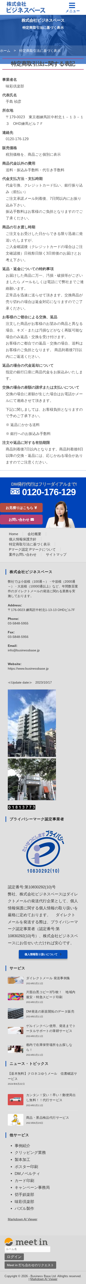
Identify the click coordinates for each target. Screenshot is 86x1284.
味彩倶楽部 (24, 1202)
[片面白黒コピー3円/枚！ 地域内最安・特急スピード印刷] (15, 996)
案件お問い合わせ (22, 554)
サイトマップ (56, 554)
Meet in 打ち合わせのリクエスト (30, 1265)
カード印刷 (24, 1181)
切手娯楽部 (24, 1194)
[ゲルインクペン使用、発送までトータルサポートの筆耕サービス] (15, 1030)
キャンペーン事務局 (32, 1187)
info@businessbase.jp (24, 650)
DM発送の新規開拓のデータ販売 (50, 1011)
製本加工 (22, 1160)
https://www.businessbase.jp (28, 668)
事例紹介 (22, 1146)
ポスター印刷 (26, 1167)
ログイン (14, 1257)
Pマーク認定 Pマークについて (32, 549)
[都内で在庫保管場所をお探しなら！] (15, 1049)
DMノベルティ (27, 1173)
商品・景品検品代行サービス (47, 1117)
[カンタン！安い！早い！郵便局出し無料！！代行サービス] (15, 1099)
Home (13, 534)
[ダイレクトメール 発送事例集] (15, 980)
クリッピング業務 (30, 1152)
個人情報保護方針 (22, 539)
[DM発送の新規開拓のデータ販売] (15, 1013)
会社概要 (34, 534)
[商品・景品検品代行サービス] (15, 1120)
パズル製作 (24, 1208)
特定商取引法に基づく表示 (40, 51)
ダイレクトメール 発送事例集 (48, 978)
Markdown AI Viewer (22, 1219)
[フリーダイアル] (43, 491)
